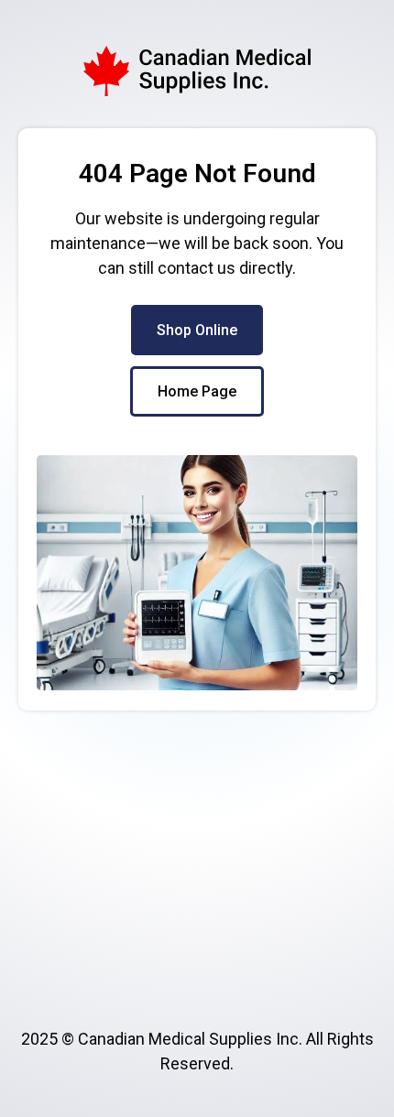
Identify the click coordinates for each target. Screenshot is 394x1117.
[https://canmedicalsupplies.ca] (197, 71)
